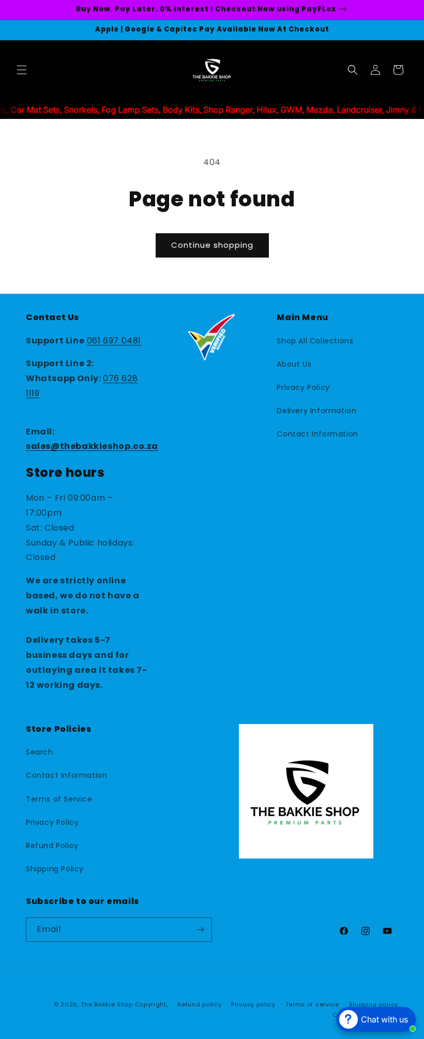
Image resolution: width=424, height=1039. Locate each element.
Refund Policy (52, 845)
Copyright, (151, 1004)
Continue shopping (212, 244)
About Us (294, 364)
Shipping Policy (55, 869)
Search (39, 752)
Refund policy (199, 1004)
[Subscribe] (200, 929)
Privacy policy (253, 1004)
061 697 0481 (114, 341)
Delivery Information (316, 410)
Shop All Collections (315, 341)
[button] (21, 69)
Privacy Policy (303, 387)
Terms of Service (59, 799)
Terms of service (312, 1004)
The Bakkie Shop (107, 1004)
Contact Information (317, 434)
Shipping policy (374, 1004)
